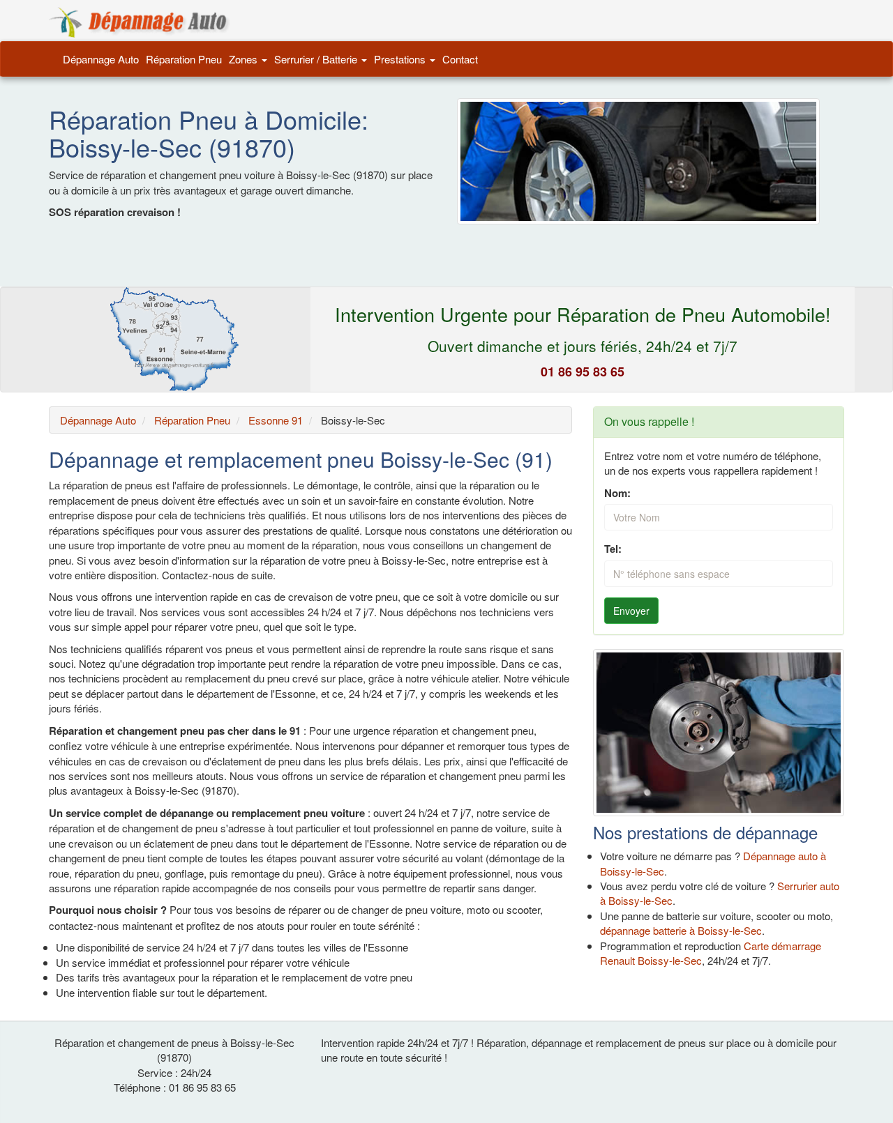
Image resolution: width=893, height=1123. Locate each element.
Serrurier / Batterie (317, 59)
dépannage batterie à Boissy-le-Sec (681, 930)
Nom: (617, 493)
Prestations (401, 59)
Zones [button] (244, 59)
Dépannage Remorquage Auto (139, 22)
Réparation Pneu (184, 59)
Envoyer (631, 611)
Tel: (613, 549)
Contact (460, 59)
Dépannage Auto (101, 59)
